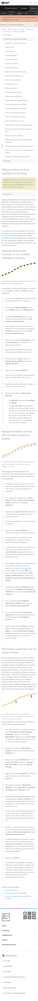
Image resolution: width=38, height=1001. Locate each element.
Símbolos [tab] (7, 161)
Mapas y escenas (13, 29)
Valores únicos (9, 51)
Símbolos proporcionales (13, 80)
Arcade (14, 245)
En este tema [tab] (7, 194)
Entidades (24, 8)
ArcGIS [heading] (4, 926)
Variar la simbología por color (14, 121)
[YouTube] (34, 917)
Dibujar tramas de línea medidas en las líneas (19, 146)
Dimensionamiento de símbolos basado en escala (18, 130)
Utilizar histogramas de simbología (16, 104)
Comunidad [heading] (5, 930)
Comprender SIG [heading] (7, 935)
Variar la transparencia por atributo (16, 108)
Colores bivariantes (11, 59)
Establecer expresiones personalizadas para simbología (18, 141)
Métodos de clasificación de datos (15, 72)
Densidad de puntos (11, 84)
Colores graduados (11, 55)
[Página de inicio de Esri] (5, 2)
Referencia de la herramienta (28, 13)
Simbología (29, 29)
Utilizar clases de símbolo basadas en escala (18, 125)
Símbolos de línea (11, 890)
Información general (10, 8)
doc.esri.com (13, 20)
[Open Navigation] (35, 2)
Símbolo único (9, 47)
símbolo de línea (10, 236)
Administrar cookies (10, 988)
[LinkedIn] (34, 913)
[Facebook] (25, 913)
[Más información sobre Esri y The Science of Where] (6, 918)
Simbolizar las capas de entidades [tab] (15, 39)
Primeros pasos (11, 13)
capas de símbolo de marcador (16, 233)
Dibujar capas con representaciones (16, 100)
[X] (29, 913)
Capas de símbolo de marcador (16, 893)
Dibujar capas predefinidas (13, 96)
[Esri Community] (25, 917)
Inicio (4, 13)
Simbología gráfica (11, 88)
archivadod (30, 180)
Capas (22, 29)
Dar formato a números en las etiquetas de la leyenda (19, 151)
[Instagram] (29, 917)
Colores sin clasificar (11, 63)
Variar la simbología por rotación (15, 113)
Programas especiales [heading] (9, 944)
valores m (32, 207)
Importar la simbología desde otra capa (17, 157)
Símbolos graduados (11, 67)
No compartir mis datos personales (14, 993)
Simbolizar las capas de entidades (14, 31)
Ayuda (20, 13)
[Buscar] (31, 2)
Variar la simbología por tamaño (15, 117)
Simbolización (7, 35)
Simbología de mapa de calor (14, 76)
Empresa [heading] (4, 940)
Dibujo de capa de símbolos (14, 135)
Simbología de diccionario (13, 92)
